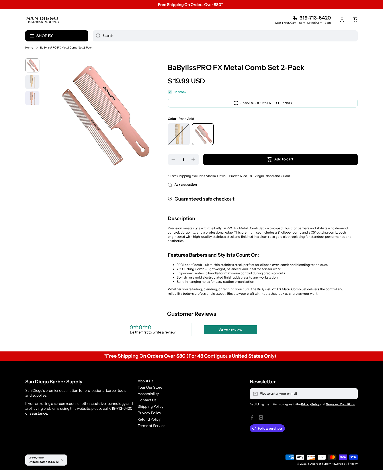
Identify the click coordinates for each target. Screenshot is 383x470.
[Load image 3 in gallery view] (32, 98)
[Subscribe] (352, 393)
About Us (145, 381)
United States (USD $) (44, 462)
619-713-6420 (315, 18)
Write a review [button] (230, 330)
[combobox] (225, 35)
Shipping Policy (151, 406)
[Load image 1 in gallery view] (32, 65)
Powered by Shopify (345, 463)
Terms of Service (151, 425)
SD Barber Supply (319, 463)
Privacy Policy (149, 413)
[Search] (96, 35)
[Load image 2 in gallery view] (32, 82)
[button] (355, 20)
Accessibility (148, 394)
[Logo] (43, 20)
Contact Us (147, 400)
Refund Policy (149, 419)
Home (29, 47)
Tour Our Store (150, 387)
